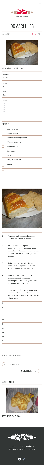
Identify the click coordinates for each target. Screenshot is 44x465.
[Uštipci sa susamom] (23, 400)
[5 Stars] (4, 103)
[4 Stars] (4, 105)
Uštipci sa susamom (13, 416)
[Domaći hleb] (22, 52)
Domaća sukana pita (27, 370)
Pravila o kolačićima (17, 449)
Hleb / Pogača (19, 68)
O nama (13, 446)
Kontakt (32, 449)
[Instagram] (24, 459)
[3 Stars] (4, 107)
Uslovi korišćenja (27, 446)
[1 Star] (4, 112)
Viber (19, 355)
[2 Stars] (4, 110)
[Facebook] (19, 459)
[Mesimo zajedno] (22, 13)
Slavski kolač (13, 364)
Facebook (12, 355)
